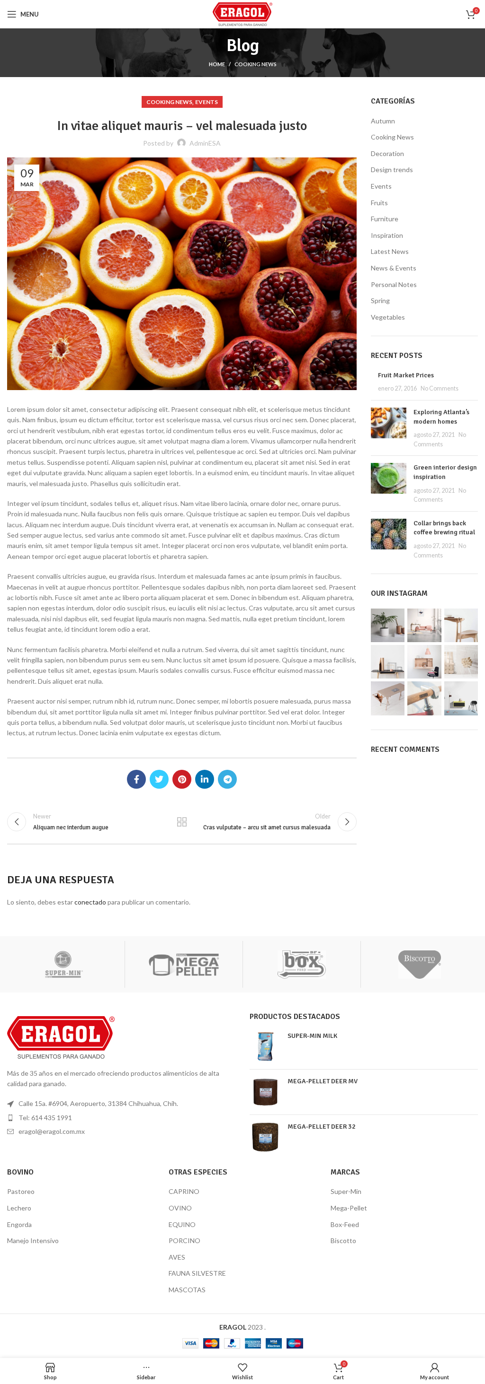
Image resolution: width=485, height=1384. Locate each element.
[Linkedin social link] (204, 779)
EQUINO (182, 1224)
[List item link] (121, 1118)
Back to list (182, 821)
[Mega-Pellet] (183, 964)
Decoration (387, 153)
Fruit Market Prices (406, 375)
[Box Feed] (301, 964)
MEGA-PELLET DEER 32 (321, 1127)
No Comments (439, 388)
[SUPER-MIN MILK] (265, 1046)
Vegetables (388, 317)
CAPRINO (184, 1191)
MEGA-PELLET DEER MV (322, 1081)
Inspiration (387, 235)
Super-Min (346, 1191)
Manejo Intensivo (33, 1240)
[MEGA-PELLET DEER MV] (265, 1092)
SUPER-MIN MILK (312, 1036)
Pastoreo (21, 1191)
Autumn (383, 121)
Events (206, 101)
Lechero (19, 1208)
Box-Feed (345, 1224)
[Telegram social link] (227, 779)
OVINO (180, 1208)
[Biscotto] (419, 964)
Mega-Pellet (349, 1208)
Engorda (19, 1224)
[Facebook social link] (136, 779)
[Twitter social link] (159, 779)
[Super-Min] (66, 964)
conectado (90, 902)
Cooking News (255, 64)
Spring (380, 300)
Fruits (379, 203)
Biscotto (343, 1240)
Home (217, 64)
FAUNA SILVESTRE (197, 1273)
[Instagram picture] (387, 625)
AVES (177, 1257)
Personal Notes (394, 284)
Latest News (390, 251)
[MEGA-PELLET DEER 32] (265, 1137)
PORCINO (184, 1240)
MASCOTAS (187, 1290)
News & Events (393, 268)
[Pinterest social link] (181, 779)
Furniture (384, 219)
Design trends (392, 169)
